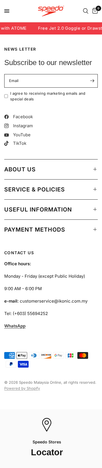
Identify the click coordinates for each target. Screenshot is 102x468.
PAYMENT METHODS (34, 229)
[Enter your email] (92, 81)
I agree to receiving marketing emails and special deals (48, 96)
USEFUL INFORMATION (38, 209)
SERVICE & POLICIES (34, 189)
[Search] (85, 11)
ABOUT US (20, 169)
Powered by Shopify (22, 388)
